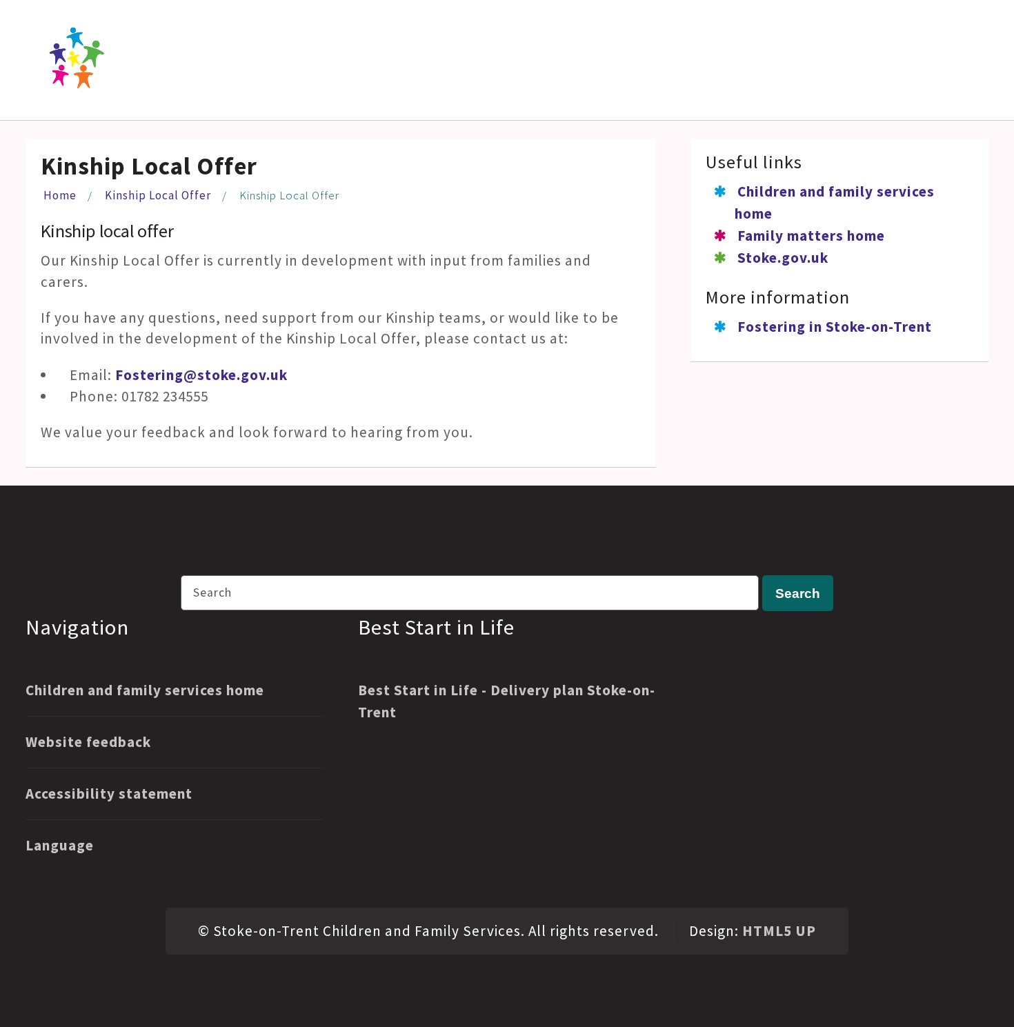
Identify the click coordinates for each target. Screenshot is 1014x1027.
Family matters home (811, 235)
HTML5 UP (779, 930)
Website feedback (88, 741)
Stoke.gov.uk (782, 257)
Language (60, 845)
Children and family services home (145, 690)
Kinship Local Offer (158, 195)
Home (60, 195)
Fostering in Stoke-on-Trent (834, 326)
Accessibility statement (109, 793)
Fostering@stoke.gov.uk (201, 375)
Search (797, 593)
